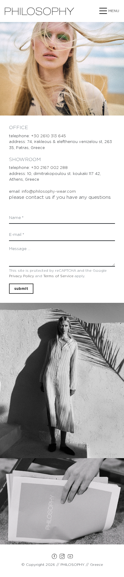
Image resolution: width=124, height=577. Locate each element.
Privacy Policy (21, 276)
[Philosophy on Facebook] (54, 557)
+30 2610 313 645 (48, 136)
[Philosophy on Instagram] (62, 557)
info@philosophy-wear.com (49, 191)
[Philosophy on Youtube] (70, 557)
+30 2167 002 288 (49, 167)
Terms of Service (58, 276)
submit (21, 288)
